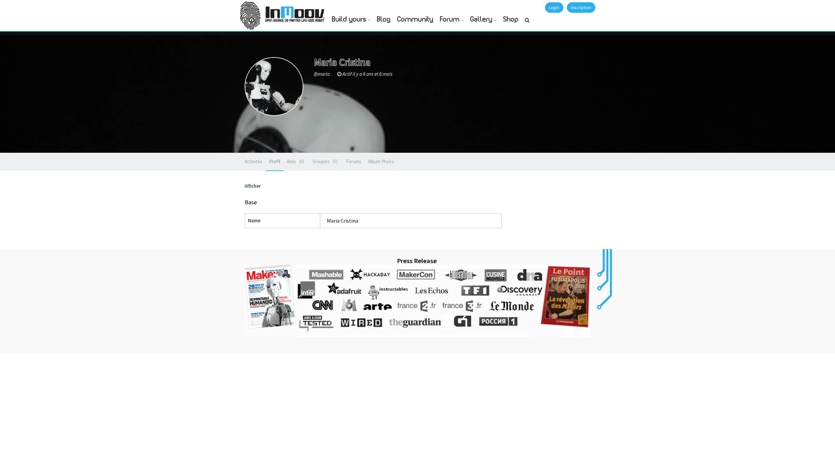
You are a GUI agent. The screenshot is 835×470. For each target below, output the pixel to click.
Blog (384, 19)
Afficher (253, 186)
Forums (353, 161)
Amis (295, 161)
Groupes (324, 161)
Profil (274, 161)
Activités (254, 161)
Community (415, 19)
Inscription (581, 7)
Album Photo (381, 161)
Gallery (481, 19)
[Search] (527, 23)
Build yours (349, 19)
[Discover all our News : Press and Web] (417, 301)
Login (554, 7)
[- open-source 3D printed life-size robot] (296, 12)
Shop (511, 19)
